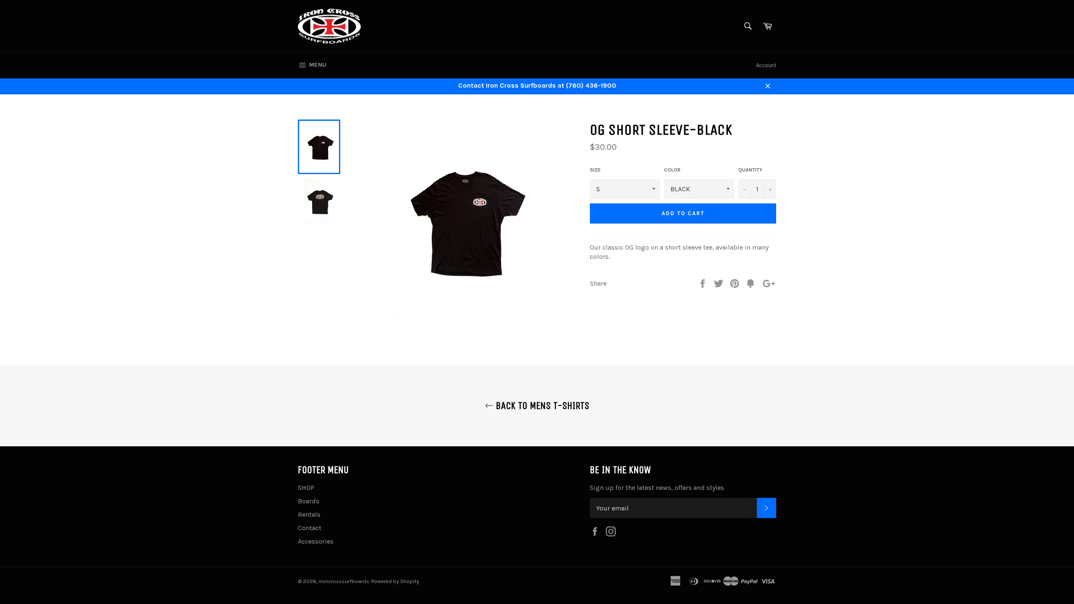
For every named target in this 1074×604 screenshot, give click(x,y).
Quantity (750, 170)
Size (595, 170)
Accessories (316, 541)
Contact (309, 528)
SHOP (306, 488)
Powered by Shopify (395, 581)
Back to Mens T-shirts (541, 405)
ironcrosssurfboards (344, 581)
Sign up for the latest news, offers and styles (657, 488)
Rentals (309, 514)
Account (766, 65)
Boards (308, 501)
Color (672, 170)
